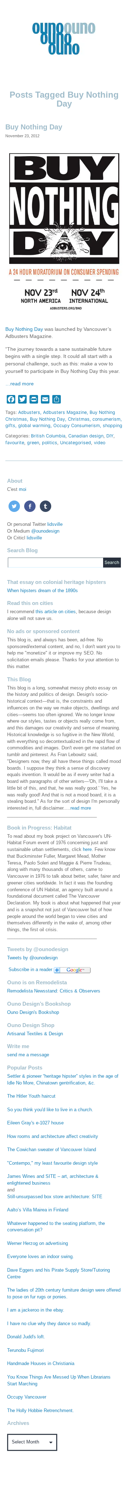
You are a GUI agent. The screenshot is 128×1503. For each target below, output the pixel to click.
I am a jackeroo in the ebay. (35, 1310)
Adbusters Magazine (65, 412)
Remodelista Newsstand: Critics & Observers (53, 991)
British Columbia (48, 435)
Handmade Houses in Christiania (40, 1363)
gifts (10, 425)
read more (80, 808)
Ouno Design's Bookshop (33, 1012)
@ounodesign (45, 531)
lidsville (55, 524)
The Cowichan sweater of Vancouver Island (51, 1149)
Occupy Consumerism (76, 425)
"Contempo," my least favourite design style (52, 1163)
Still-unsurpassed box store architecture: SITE (54, 1196)
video (99, 442)
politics (49, 442)
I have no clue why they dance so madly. (49, 1323)
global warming (34, 425)
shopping (112, 425)
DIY (109, 435)
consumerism (106, 419)
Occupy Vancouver (26, 1397)
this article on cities (56, 611)
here (87, 849)
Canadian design (85, 435)
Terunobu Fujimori (25, 1350)
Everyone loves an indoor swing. (40, 1256)
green (33, 442)
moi (22, 489)
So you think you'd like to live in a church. (50, 1109)
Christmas (79, 419)
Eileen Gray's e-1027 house (35, 1122)
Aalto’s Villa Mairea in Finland (37, 1209)
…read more (19, 383)
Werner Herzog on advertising (37, 1243)
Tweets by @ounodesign (32, 957)
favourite (14, 442)
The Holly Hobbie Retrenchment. (40, 1410)
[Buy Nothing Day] (64, 232)
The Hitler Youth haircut (31, 1096)
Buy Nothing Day (33, 127)
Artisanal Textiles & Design (35, 1033)
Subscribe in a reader (30, 969)
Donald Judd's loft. (26, 1336)
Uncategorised (75, 442)
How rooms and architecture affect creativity (52, 1136)
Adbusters (29, 412)
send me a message (28, 1054)
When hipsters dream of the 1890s (42, 590)
